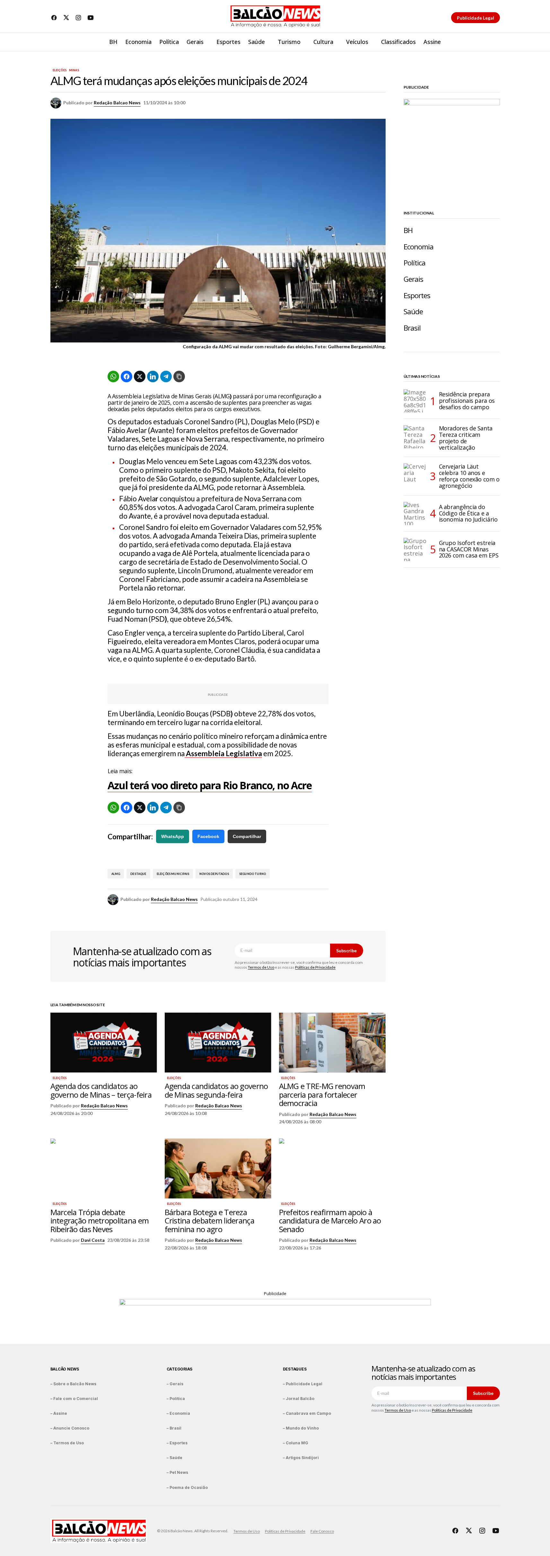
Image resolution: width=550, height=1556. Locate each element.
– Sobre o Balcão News (73, 1383)
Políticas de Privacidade (315, 967)
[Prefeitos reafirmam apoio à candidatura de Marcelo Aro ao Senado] (332, 1168)
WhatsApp (172, 836)
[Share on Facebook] (126, 376)
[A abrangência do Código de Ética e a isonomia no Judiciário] (415, 513)
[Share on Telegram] (166, 376)
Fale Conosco (322, 1531)
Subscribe (346, 950)
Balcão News (64, 1369)
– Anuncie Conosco (69, 1428)
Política (415, 263)
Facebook (208, 836)
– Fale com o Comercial (74, 1398)
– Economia (178, 1413)
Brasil (412, 328)
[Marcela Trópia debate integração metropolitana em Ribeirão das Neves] (103, 1168)
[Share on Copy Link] (179, 376)
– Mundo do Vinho (301, 1428)
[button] (495, 42)
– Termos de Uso (67, 1442)
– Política (176, 1398)
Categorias (180, 1369)
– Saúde (174, 1457)
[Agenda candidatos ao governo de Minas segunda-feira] (218, 1043)
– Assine (58, 1413)
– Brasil (174, 1428)
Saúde (413, 311)
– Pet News (177, 1472)
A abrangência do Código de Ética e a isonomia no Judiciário (468, 513)
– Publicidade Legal (302, 1383)
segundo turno (252, 874)
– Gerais (175, 1383)
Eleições (59, 70)
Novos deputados (214, 874)
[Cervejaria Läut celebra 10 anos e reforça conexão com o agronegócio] (415, 475)
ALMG (115, 874)
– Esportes (177, 1442)
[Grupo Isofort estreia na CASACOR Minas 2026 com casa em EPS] (415, 549)
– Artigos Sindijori (301, 1457)
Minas (74, 70)
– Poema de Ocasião (187, 1487)
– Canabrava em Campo (307, 1413)
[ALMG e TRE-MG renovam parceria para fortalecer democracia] (332, 1043)
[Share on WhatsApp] (113, 376)
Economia (419, 247)
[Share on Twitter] (139, 376)
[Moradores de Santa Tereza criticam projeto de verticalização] (415, 436)
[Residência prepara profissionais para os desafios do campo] (415, 400)
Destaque (138, 874)
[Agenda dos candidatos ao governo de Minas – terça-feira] (103, 1043)
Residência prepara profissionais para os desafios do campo (467, 400)
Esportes (417, 295)
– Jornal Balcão (298, 1398)
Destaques (295, 1369)
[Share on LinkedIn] (153, 376)
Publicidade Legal (475, 18)
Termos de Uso (261, 967)
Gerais (413, 279)
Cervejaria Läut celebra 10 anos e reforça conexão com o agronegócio (469, 476)
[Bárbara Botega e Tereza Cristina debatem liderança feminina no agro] (218, 1168)
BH (408, 230)
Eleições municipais (173, 874)
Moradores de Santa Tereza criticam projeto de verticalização (466, 438)
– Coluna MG (295, 1442)
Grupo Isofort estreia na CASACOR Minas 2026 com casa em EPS (469, 549)
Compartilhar (247, 836)
